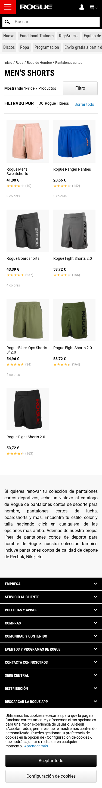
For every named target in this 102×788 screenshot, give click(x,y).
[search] (51, 22)
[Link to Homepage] (36, 7)
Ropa (19, 63)
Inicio (8, 63)
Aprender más (36, 746)
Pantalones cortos (68, 63)
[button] (7, 22)
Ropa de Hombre (39, 63)
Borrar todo (84, 104)
